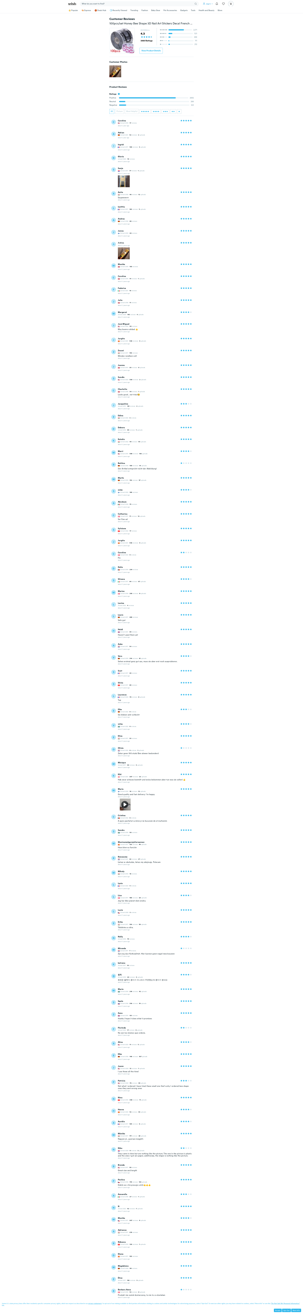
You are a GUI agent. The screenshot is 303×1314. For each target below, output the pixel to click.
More (220, 10)
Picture (119, 111)
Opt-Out (286, 1310)
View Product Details (151, 50)
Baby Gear (155, 10)
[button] (208, 4)
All (112, 111)
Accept (277, 1310)
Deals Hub (101, 10)
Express (87, 10)
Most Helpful (131, 111)
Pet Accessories (170, 10)
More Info (296, 1310)
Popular (74, 10)
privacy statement (95, 1303)
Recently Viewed (120, 10)
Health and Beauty (206, 10)
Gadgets (184, 10)
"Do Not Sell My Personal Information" (285, 1303)
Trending (134, 10)
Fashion (144, 10)
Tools (193, 10)
